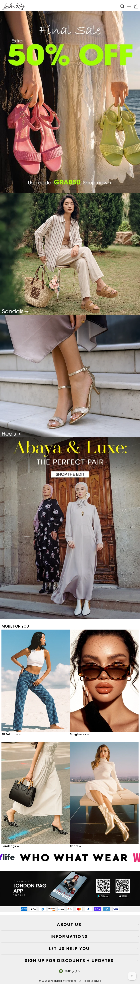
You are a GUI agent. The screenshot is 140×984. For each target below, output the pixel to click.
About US (69, 924)
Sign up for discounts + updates (69, 960)
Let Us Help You (69, 948)
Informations (69, 936)
